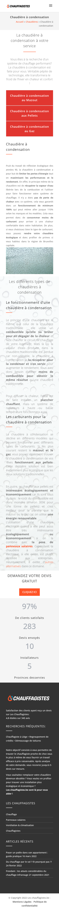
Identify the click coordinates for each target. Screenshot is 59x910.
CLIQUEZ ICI (29, 592)
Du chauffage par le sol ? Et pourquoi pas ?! (29, 861)
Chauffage (11, 814)
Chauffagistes (13, 830)
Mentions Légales (22, 901)
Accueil (19, 21)
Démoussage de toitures (28, 740)
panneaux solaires (19, 546)
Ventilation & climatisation (20, 825)
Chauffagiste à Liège (16, 736)
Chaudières (32, 21)
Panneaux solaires (15, 819)
